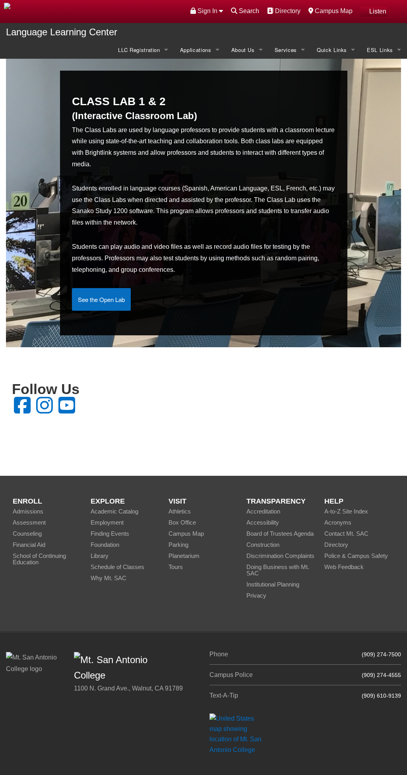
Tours (176, 566)
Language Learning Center (61, 32)
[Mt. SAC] (85, 11)
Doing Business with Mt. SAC (277, 570)
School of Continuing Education (39, 558)
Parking (178, 544)
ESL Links (380, 50)
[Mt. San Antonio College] (238, 734)
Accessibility (262, 522)
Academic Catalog (114, 511)
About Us (243, 50)
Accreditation (263, 511)
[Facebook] (22, 410)
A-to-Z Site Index (346, 511)
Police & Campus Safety (356, 555)
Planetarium (184, 555)
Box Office (182, 522)
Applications (195, 50)
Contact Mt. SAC (346, 533)
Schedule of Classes (117, 566)
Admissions (28, 511)
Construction (262, 544)
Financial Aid (29, 544)
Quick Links (332, 50)
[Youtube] (66, 410)
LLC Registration (139, 50)
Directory (286, 10)
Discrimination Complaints (280, 555)
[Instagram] (44, 410)
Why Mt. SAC (108, 578)
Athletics (180, 511)
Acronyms (337, 522)
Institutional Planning (272, 584)
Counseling (27, 533)
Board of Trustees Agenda (280, 533)
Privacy (256, 595)
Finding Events (110, 533)
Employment (107, 522)
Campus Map (333, 10)
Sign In (207, 11)
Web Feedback (344, 566)
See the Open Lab (101, 299)
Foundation (105, 544)
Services (286, 50)
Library (100, 555)
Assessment (29, 522)
